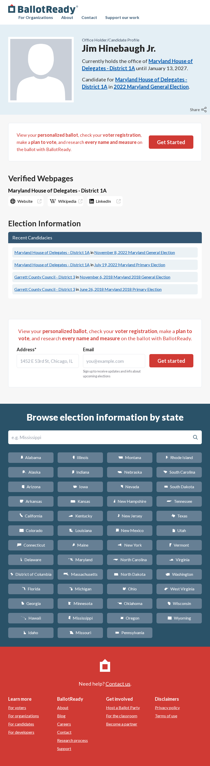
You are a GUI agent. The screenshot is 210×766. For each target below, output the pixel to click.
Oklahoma (129, 603)
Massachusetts (80, 574)
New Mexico (130, 530)
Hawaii (31, 617)
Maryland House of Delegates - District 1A (52, 252)
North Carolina (130, 559)
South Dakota (179, 486)
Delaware (30, 559)
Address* (26, 349)
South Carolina (179, 472)
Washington (179, 574)
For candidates (21, 723)
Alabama (31, 457)
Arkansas (31, 501)
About (67, 17)
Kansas (80, 501)
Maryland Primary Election (129, 264)
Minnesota (80, 603)
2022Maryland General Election (151, 86)
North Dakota (129, 574)
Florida (31, 588)
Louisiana (80, 530)
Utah (179, 530)
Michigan (80, 588)
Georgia (31, 603)
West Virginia (179, 588)
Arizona (31, 486)
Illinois (80, 457)
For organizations (23, 715)
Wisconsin (179, 603)
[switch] (199, 110)
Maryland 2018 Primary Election (121, 289)
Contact (89, 17)
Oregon (129, 617)
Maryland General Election (134, 252)
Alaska (30, 472)
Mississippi (80, 617)
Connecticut (31, 544)
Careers (64, 723)
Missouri (80, 632)
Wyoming (179, 617)
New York (130, 544)
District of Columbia (30, 574)
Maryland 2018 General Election (125, 276)
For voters (17, 707)
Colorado (31, 530)
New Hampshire (129, 501)
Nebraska (130, 472)
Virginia (179, 559)
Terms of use (166, 715)
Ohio (130, 588)
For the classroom (121, 715)
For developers (21, 732)
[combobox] (48, 361)
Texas (179, 515)
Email (88, 349)
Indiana (80, 472)
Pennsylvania (129, 632)
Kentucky (80, 515)
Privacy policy (167, 707)
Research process (72, 740)
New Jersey (130, 515)
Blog (61, 715)
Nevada (130, 486)
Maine (80, 544)
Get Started (171, 142)
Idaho (31, 632)
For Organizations (35, 17)
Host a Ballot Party (123, 707)
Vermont (179, 544)
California (30, 515)
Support (64, 748)
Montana (129, 457)
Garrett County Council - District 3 (44, 276)
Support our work (122, 17)
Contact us (118, 683)
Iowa (80, 486)
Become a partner (121, 723)
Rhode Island (179, 457)
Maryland (80, 559)
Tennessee (179, 501)
